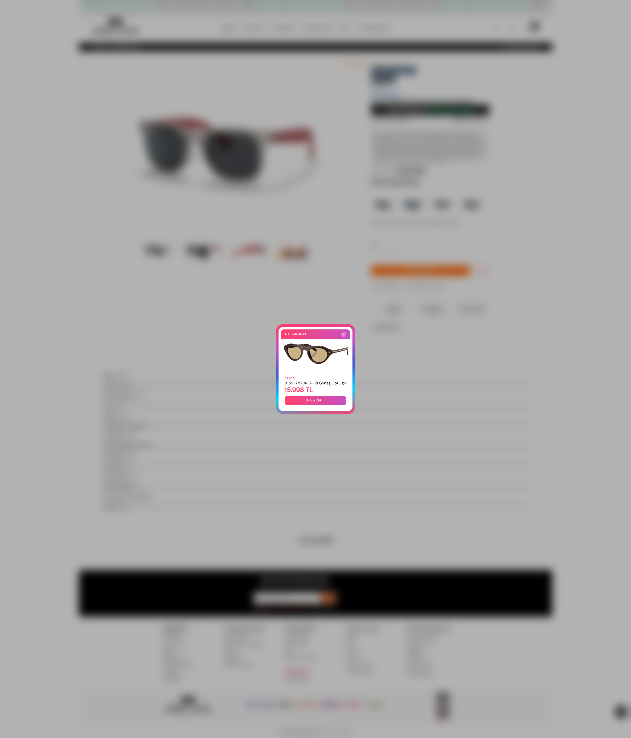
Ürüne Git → (316, 400)
